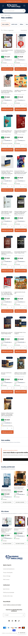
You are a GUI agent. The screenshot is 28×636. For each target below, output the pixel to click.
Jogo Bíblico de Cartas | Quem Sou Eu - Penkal (20, 91)
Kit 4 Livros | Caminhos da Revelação (6, 373)
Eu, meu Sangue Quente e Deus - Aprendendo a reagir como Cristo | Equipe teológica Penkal (7, 293)
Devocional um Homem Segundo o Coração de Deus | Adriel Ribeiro (7, 253)
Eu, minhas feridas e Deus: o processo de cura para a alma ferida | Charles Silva (7, 91)
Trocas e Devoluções (8, 572)
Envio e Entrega (6, 576)
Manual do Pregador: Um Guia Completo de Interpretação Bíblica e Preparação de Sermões (20, 212)
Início (2, 15)
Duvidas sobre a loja (8, 596)
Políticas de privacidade (8, 592)
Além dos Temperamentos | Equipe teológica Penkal (19, 488)
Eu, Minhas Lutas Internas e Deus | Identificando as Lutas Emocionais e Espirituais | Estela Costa (20, 51)
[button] (3, 5)
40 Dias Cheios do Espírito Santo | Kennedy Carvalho (6, 490)
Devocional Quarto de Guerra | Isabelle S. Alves (7, 51)
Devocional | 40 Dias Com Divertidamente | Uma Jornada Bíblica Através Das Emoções (20, 172)
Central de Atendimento (8, 569)
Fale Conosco (6, 579)
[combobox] (14, 11)
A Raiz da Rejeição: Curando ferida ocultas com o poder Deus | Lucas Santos (6, 212)
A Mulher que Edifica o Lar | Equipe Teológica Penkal (6, 131)
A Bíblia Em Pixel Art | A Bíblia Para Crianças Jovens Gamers (20, 373)
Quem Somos (6, 589)
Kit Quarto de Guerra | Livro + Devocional (19, 529)
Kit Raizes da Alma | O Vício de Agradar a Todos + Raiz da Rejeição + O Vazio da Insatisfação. (6, 530)
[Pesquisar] (23, 10)
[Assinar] (23, 615)
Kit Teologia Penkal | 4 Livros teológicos (20, 333)
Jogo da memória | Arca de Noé (19, 292)
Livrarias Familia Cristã (10, 633)
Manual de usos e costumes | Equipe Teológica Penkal (7, 333)
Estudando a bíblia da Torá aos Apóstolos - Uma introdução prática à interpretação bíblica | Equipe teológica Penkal (7, 414)
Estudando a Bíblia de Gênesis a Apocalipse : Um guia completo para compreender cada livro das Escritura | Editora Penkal (7, 172)
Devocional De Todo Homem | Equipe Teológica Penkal (20, 252)
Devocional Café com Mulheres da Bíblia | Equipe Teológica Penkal (20, 132)
